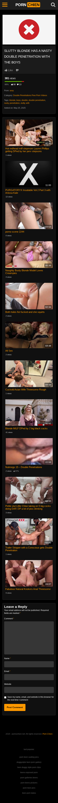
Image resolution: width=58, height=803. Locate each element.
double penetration (37, 100)
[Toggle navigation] (5, 5)
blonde (12, 100)
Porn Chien (48, 734)
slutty (23, 103)
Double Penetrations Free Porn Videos (30, 95)
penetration (15, 103)
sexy (12, 90)
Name (7, 658)
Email (7, 671)
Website (7, 684)
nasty (6, 103)
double (25, 100)
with (27, 103)
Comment (9, 619)
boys (18, 100)
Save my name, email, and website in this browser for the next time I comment (30, 698)
